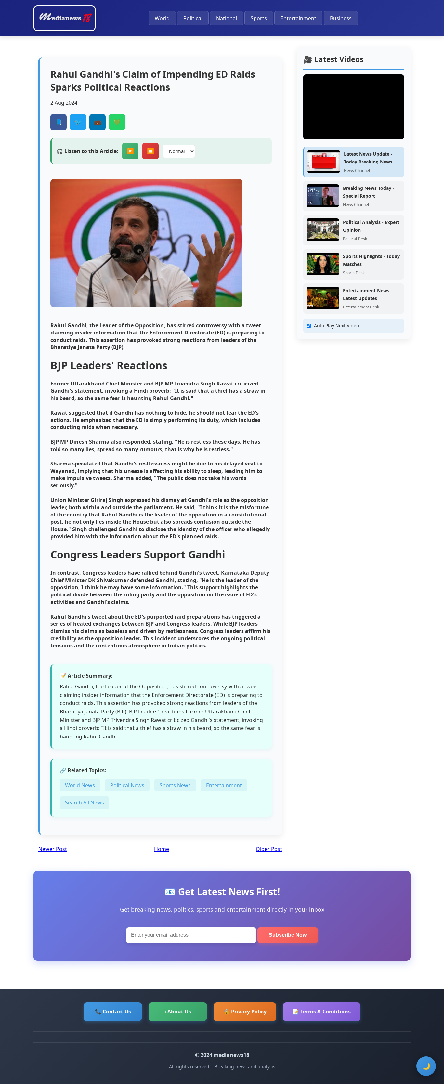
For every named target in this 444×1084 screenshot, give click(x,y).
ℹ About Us (177, 1011)
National (226, 18)
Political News (127, 785)
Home (161, 849)
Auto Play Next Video (336, 325)
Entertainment (298, 18)
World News (80, 785)
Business (341, 18)
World (162, 18)
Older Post (269, 849)
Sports (259, 18)
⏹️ (150, 151)
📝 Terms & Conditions (322, 1011)
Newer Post (52, 849)
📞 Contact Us (113, 1011)
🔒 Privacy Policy (245, 1011)
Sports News (175, 785)
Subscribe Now (288, 935)
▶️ (130, 151)
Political (192, 18)
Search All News (84, 802)
